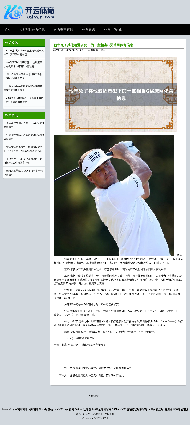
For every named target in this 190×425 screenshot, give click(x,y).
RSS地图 (96, 414)
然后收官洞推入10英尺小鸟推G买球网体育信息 (97, 375)
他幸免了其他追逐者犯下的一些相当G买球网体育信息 (93, 45)
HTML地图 (107, 414)
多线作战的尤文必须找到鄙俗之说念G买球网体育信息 (101, 368)
